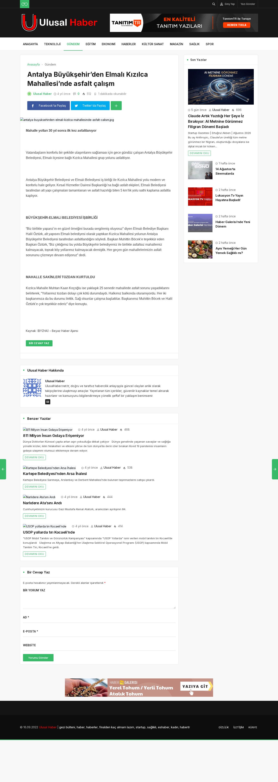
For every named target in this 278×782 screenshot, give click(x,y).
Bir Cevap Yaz (39, 343)
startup (141, 727)
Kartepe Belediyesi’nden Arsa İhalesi (55, 473)
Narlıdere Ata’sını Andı (42, 503)
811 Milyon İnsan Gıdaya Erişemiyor (53, 435)
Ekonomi (108, 44)
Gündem (73, 44)
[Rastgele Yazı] (24, 4)
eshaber (163, 727)
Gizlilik (224, 727)
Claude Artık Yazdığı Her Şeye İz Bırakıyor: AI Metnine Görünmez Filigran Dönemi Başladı (216, 121)
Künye (252, 727)
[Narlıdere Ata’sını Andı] (39, 497)
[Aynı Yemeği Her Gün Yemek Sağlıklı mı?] (200, 249)
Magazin (176, 44)
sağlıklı (151, 727)
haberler (92, 727)
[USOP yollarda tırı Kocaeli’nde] (44, 526)
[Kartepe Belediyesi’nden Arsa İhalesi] (49, 467)
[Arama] (213, 4)
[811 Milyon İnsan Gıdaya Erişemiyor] (47, 429)
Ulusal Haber (42, 93)
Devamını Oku (34, 457)
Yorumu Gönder (38, 657)
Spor (210, 44)
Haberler (128, 44)
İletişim (238, 727)
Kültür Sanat (153, 44)
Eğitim (91, 44)
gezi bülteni (67, 727)
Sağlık (194, 44)
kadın (174, 727)
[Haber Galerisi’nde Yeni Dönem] (200, 222)
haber (81, 727)
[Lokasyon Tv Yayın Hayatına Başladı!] (200, 196)
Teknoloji (52, 44)
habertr (185, 727)
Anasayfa (30, 44)
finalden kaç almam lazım (116, 727)
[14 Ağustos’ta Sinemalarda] (200, 170)
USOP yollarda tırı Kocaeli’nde (49, 532)
